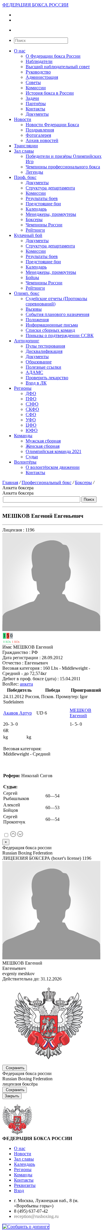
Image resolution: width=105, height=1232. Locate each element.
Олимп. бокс (26, 293)
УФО (31, 419)
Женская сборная (43, 446)
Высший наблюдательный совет (58, 66)
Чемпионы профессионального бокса (63, 166)
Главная (10, 482)
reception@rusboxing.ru (36, 1216)
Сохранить (15, 1068)
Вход (19, 1190)
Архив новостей (42, 140)
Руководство (38, 71)
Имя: (7, 647)
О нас (19, 50)
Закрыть (12, 1096)
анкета (26, 683)
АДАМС (34, 372)
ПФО (31, 398)
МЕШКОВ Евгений (80, 713)
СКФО (32, 409)
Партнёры (36, 103)
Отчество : (12, 662)
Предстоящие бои (43, 203)
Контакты (35, 108)
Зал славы (24, 150)
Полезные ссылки (43, 367)
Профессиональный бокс (46, 482)
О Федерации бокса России (53, 56)
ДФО (31, 393)
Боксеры (34, 219)
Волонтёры (25, 461)
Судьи (32, 456)
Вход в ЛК (36, 382)
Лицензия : (13, 529)
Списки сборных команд (50, 330)
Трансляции (26, 145)
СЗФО (32, 403)
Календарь (36, 208)
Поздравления (40, 129)
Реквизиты (25, 1185)
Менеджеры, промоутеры (51, 214)
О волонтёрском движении (53, 467)
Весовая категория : (22, 668)
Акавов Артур (17, 712)
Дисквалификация (44, 351)
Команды (23, 435)
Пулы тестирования (45, 346)
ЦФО (31, 425)
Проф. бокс (25, 177)
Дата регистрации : (21, 657)
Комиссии (36, 87)
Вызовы (34, 309)
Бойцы (32, 277)
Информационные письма (52, 324)
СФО (31, 414)
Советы (33, 82)
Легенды (34, 172)
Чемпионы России (44, 224)
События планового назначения (57, 314)
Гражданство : (16, 652)
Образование (39, 361)
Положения (37, 319)
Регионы (23, 388)
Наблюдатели (39, 61)
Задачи (32, 98)
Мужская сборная (43, 440)
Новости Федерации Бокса (52, 124)
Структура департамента (50, 187)
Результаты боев (42, 198)
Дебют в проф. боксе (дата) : (30, 678)
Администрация (42, 77)
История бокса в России (50, 92)
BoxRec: (10, 683)
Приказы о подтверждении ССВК (60, 335)
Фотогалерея (38, 135)
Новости (22, 119)
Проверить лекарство (47, 377)
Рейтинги (35, 230)
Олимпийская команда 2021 (53, 451)
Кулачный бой (28, 235)
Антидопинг (26, 340)
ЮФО (32, 430)
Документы (37, 114)
